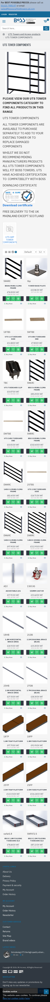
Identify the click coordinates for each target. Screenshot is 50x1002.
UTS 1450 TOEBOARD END (13, 439)
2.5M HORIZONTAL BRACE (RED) (13, 691)
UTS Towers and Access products (24, 34)
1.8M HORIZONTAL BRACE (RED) (13, 641)
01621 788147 (8, 5)
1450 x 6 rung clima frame (13, 541)
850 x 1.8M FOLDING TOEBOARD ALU (13, 839)
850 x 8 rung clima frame (37, 439)
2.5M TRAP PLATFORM (13, 790)
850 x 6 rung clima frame (37, 389)
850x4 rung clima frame (13, 287)
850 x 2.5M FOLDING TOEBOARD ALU (37, 839)
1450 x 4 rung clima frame (13, 490)
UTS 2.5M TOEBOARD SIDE (37, 490)
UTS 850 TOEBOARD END (36, 338)
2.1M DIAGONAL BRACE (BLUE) (37, 641)
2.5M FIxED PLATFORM (37, 790)
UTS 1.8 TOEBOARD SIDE (13, 338)
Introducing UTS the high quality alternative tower (28, 952)
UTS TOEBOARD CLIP (13, 388)
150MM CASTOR (37, 591)
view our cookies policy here (16, 998)
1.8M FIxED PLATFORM (37, 741)
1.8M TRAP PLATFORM (13, 741)
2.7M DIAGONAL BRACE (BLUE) (37, 691)
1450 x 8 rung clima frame (36, 541)
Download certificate (18, 205)
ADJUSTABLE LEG (13, 591)
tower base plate (37, 286)
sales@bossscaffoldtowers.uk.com (18, 9)
